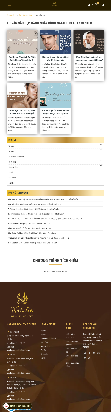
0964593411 (20, 343)
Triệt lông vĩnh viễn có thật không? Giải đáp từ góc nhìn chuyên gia (33, 209)
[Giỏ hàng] (96, 4)
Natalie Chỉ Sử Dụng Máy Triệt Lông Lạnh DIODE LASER (29, 223)
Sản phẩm (12, 178)
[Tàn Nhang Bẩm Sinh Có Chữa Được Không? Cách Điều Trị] (22, 42)
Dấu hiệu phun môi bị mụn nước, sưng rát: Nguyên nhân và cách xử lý (34, 204)
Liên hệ (11, 183)
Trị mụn (11, 151)
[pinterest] (94, 353)
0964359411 (20, 392)
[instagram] (98, 353)
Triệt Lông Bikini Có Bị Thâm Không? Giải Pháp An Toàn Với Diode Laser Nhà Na (38, 238)
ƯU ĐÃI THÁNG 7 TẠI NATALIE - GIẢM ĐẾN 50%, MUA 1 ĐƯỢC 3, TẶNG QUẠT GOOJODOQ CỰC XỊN (45, 219)
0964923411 (20, 366)
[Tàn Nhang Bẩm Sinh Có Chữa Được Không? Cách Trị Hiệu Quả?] (55, 95)
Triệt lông (12, 162)
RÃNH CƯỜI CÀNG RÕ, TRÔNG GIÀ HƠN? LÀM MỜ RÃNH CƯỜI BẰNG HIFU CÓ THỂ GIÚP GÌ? (43, 199)
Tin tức (11, 172)
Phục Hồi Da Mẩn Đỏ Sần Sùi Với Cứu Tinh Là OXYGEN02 (30, 228)
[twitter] (85, 353)
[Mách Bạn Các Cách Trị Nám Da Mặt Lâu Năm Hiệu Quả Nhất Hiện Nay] (22, 95)
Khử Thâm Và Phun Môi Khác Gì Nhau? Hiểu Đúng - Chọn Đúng (32, 233)
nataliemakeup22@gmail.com (18, 350)
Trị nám (11, 146)
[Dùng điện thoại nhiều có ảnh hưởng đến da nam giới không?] (89, 42)
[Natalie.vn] (54, 4)
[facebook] (89, 353)
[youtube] (89, 357)
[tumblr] (85, 357)
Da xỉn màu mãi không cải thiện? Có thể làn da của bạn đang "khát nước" (36, 214)
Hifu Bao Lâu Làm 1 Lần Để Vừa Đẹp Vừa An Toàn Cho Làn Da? (32, 243)
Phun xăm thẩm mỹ (16, 156)
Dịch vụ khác (13, 167)
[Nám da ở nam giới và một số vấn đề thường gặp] (55, 42)
